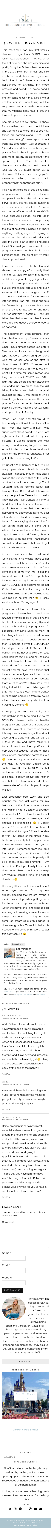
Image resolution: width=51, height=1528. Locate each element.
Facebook (28, 994)
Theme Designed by (26, 1525)
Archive (36, 1522)
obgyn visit (11, 1004)
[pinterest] (30, 1509)
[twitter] (10, 1509)
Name (6, 1252)
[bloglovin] (25, 1509)
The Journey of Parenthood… (29, 1521)
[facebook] (20, 1509)
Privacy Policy (20, 1522)
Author (6, 944)
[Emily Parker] (9, 957)
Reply (7, 1074)
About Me (8, 992)
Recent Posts (17, 944)
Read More (25, 1361)
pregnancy (23, 1004)
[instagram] (15, 1509)
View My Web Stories (25, 1429)
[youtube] (35, 1509)
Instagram (18, 994)
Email (6, 1265)
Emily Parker (23, 948)
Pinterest (41, 994)
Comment (8, 1221)
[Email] (40, 1509)
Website (7, 1277)
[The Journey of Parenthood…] (25, 21)
